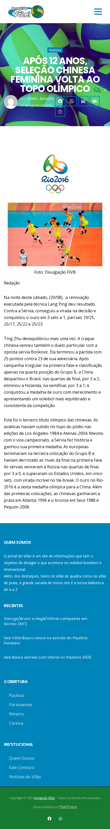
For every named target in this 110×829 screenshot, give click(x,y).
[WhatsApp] (72, 101)
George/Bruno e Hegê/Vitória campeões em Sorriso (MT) (45, 621)
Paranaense (20, 704)
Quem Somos (22, 758)
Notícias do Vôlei (25, 777)
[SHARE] (60, 111)
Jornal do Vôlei (45, 798)
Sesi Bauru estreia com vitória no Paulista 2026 (47, 657)
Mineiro (16, 714)
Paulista (16, 695)
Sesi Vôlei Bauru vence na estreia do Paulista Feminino (45, 640)
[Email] (95, 101)
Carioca (16, 723)
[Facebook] (60, 101)
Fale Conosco (21, 767)
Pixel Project (68, 807)
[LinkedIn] (83, 101)
